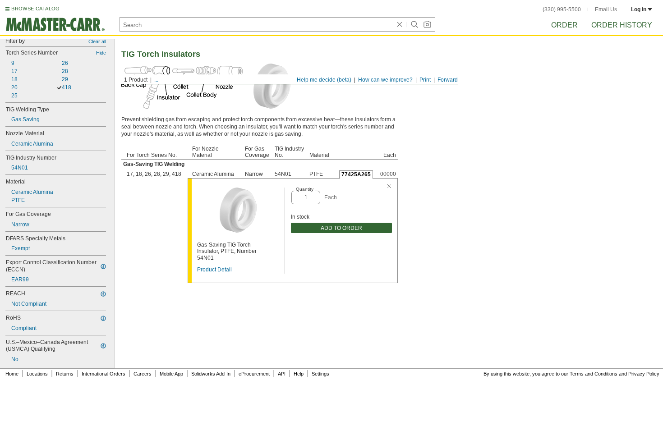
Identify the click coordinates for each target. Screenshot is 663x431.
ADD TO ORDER (341, 228)
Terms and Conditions (593, 373)
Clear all (97, 41)
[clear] (399, 24)
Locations (37, 373)
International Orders (103, 373)
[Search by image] (427, 24)
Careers (143, 373)
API (281, 373)
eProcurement (254, 373)
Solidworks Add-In (210, 373)
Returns (65, 373)
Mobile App (171, 373)
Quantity (304, 189)
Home (11, 373)
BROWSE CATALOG (35, 8)
